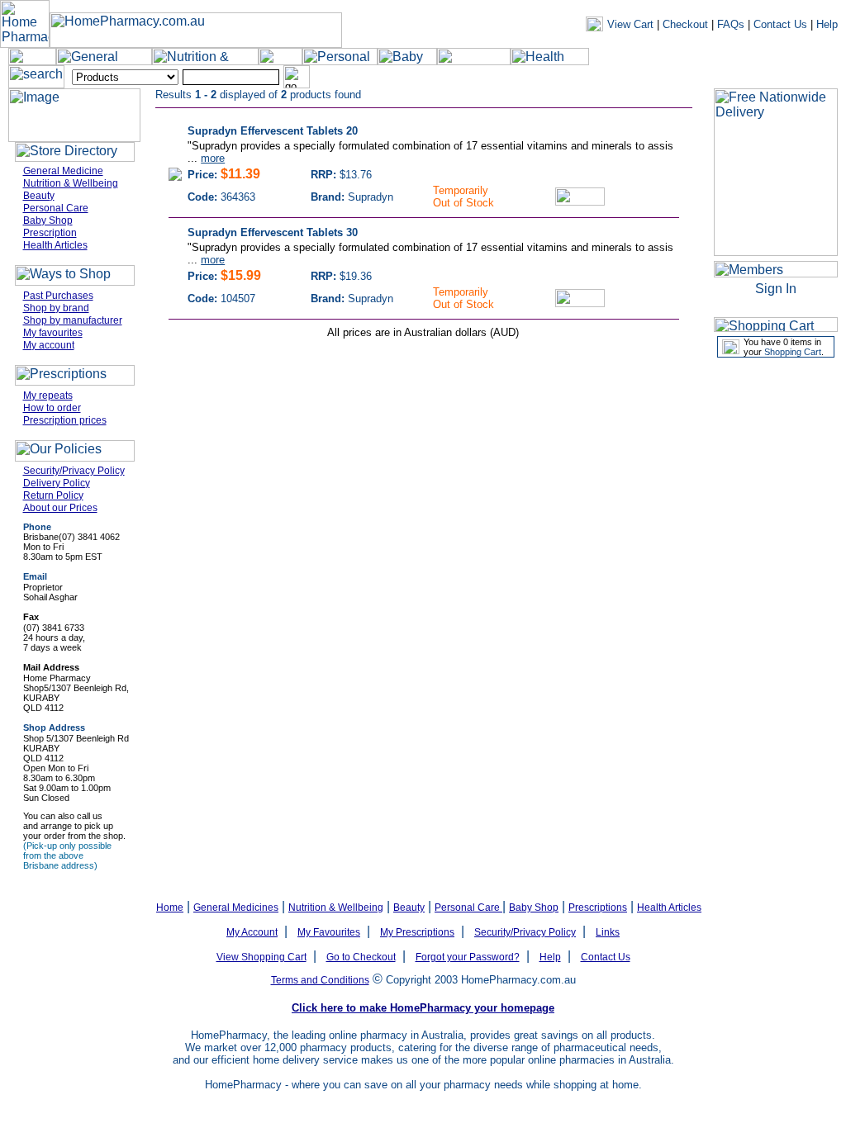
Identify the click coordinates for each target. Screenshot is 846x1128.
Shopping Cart (792, 352)
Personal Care (55, 208)
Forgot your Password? (468, 957)
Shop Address (54, 727)
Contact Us (780, 24)
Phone (37, 527)
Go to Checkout (361, 957)
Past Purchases (58, 295)
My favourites (53, 333)
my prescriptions (786, 77)
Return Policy (53, 495)
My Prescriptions (417, 932)
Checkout (685, 24)
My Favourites (328, 932)
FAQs (730, 24)
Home (169, 907)
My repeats (48, 395)
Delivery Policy (56, 483)
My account (48, 345)
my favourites (703, 77)
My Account (252, 932)
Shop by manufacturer (72, 320)
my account (568, 77)
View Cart (630, 24)
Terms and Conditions (320, 980)
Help (827, 24)
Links (608, 932)
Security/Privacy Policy (74, 470)
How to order (52, 408)
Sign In (775, 289)
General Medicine (63, 171)
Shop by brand (56, 308)
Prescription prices (65, 420)
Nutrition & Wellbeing (70, 183)
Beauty (39, 195)
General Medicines (235, 907)
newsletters (633, 77)
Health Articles (55, 245)
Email (35, 576)
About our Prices (60, 508)
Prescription (50, 233)
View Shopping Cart (261, 957)
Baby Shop (48, 220)
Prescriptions (597, 907)
